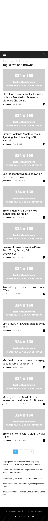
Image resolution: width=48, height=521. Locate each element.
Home (5, 61)
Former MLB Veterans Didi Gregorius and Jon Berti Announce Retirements (23, 471)
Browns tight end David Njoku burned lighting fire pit (20, 212)
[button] (4, 54)
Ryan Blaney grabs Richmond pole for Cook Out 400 (23, 478)
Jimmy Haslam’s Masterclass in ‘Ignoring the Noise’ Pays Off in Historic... (22, 137)
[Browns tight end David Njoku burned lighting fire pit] (24, 196)
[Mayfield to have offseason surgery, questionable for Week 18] (24, 346)
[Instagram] (19, 516)
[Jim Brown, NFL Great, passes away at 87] (24, 310)
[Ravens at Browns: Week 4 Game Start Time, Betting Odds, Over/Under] (24, 233)
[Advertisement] (24, 25)
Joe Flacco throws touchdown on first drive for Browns (22, 175)
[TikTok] (24, 516)
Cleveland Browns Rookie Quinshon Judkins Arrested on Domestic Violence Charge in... (23, 97)
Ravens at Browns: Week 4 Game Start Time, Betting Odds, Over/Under (22, 250)
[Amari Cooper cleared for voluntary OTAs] (24, 273)
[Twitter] (28, 516)
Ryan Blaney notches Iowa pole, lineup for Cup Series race (24, 493)
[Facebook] (15, 516)
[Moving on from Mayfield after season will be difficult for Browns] (24, 383)
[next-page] (31, 452)
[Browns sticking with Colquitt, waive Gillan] (24, 419)
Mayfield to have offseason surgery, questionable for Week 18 (24, 362)
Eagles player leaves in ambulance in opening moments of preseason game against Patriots (21, 463)
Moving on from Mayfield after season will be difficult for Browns (23, 399)
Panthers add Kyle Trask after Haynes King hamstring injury (24, 485)
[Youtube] (32, 516)
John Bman (7, 104)
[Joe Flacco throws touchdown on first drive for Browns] (24, 160)
